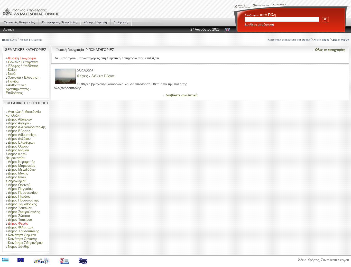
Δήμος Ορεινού (19, 185)
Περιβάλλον (9, 39)
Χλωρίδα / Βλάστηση (23, 77)
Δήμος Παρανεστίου (23, 193)
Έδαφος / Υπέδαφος (23, 66)
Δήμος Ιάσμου (18, 150)
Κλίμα (12, 70)
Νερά (12, 74)
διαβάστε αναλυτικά (182, 95)
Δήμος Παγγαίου (20, 189)
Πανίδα (13, 81)
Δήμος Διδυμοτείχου (22, 135)
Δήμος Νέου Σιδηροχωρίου (16, 179)
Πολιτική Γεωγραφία (23, 62)
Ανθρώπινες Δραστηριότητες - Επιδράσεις (18, 89)
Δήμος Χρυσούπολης (23, 231)
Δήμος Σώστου (19, 216)
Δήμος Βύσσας (19, 131)
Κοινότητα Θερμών (22, 235)
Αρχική (8, 29)
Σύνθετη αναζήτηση (259, 24)
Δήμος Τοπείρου (20, 220)
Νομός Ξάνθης (18, 246)
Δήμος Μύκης (18, 173)
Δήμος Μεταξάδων (22, 169)
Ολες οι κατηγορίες (330, 50)
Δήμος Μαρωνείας (21, 166)
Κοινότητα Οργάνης (22, 239)
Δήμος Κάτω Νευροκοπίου (16, 156)
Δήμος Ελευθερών (21, 142)
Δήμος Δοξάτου (19, 139)
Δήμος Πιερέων (19, 196)
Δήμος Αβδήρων (20, 119)
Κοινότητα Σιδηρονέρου (25, 243)
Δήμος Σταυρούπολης (24, 212)
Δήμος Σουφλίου (20, 208)
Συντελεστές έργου (335, 260)
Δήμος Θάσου (18, 146)
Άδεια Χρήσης (308, 260)
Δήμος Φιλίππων (20, 227)
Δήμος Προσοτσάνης (23, 200)
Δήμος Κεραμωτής (21, 162)
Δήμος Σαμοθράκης (22, 204)
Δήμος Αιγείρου (19, 123)
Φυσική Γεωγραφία (31, 39)
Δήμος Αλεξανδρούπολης (26, 127)
